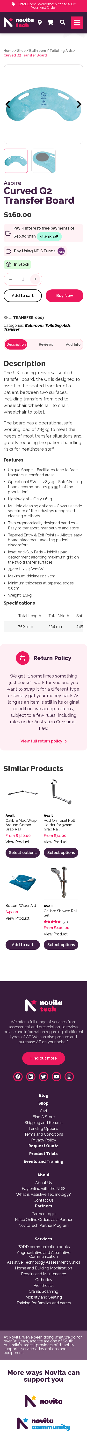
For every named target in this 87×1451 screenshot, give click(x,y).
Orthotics (43, 1280)
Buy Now (64, 295)
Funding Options (43, 1129)
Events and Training (43, 1162)
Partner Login (44, 1214)
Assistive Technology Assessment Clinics (43, 1262)
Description (16, 344)
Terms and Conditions (43, 1134)
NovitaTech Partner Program (43, 1226)
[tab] (16, 344)
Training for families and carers (43, 1303)
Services (43, 1239)
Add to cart (23, 295)
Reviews (46, 344)
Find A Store (44, 1117)
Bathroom (37, 50)
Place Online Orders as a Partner (43, 1220)
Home (9, 50)
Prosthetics (44, 1286)
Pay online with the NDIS (43, 1189)
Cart (43, 1111)
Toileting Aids (61, 50)
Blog (43, 1096)
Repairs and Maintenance (43, 1274)
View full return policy (42, 741)
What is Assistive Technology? (43, 1194)
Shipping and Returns (44, 1123)
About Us (43, 1183)
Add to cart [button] (23, 944)
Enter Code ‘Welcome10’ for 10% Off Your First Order (46, 5)
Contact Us (44, 1200)
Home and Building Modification (43, 1268)
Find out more (43, 1058)
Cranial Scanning (43, 1291)
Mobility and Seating (43, 1297)
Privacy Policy (43, 1140)
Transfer (11, 329)
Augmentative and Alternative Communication (43, 1255)
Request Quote (44, 1146)
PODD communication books (43, 1247)
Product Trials (43, 1154)
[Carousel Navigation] (43, 104)
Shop (21, 50)
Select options (22, 852)
